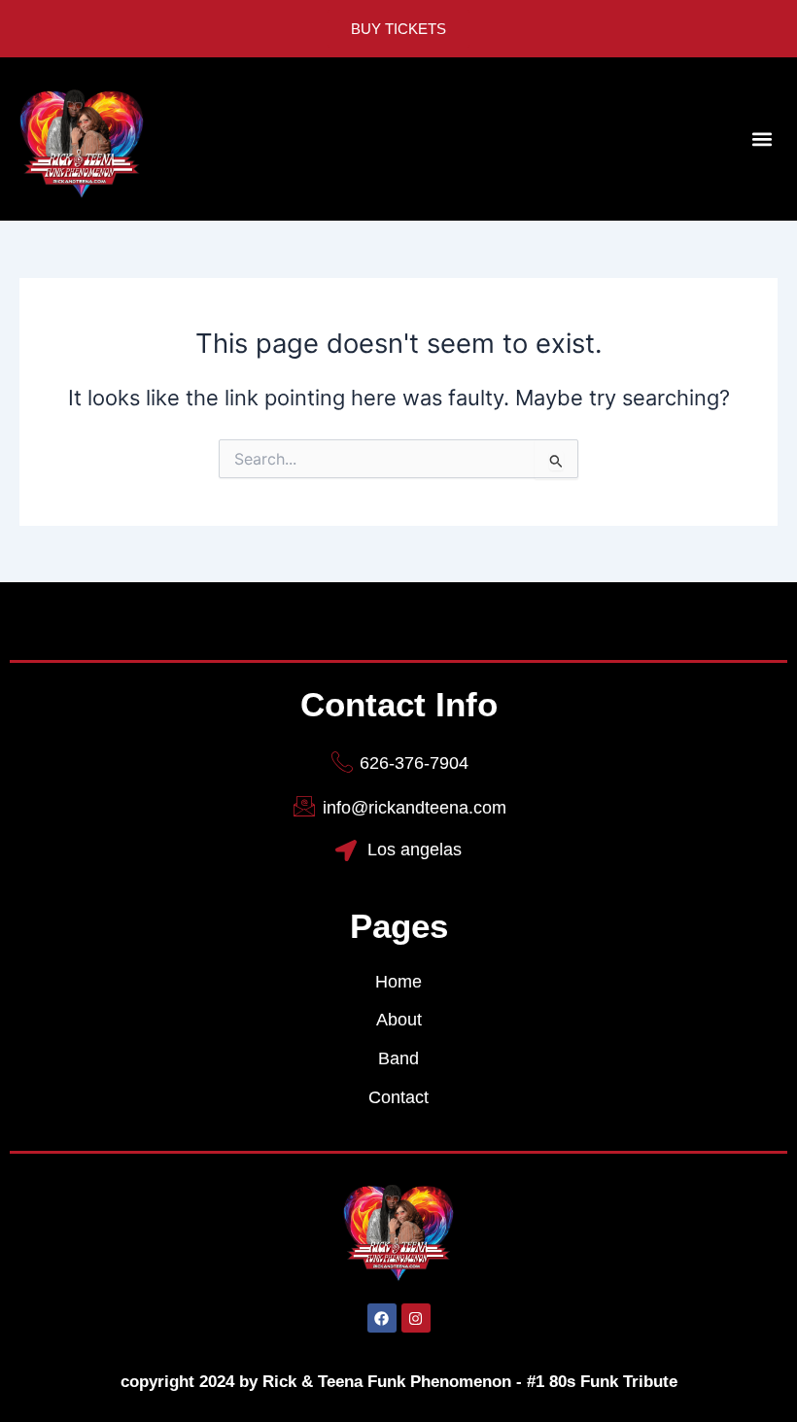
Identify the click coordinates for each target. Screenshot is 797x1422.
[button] (761, 139)
